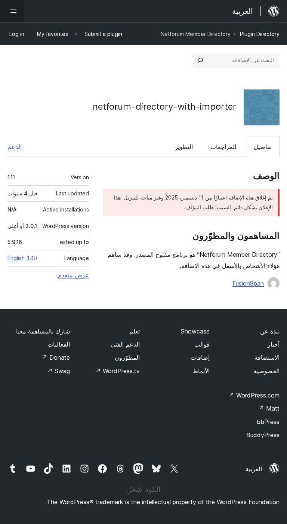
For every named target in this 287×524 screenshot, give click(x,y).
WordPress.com (254, 395)
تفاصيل (263, 146)
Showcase (195, 331)
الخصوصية (267, 371)
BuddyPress (263, 435)
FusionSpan (248, 283)
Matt (269, 408)
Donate (56, 357)
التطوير (184, 146)
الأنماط (201, 371)
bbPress (268, 422)
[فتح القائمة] (12, 11)
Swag (58, 371)
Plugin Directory (260, 34)
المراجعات (223, 146)
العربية (254, 469)
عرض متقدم (73, 275)
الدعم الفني (125, 344)
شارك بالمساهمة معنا (43, 331)
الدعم (14, 146)
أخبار (274, 344)
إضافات (200, 357)
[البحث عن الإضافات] (200, 60)
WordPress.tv (117, 371)
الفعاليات (58, 344)
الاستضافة (267, 357)
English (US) (22, 258)
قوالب (202, 344)
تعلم (134, 331)
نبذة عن (270, 331)
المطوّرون (127, 357)
